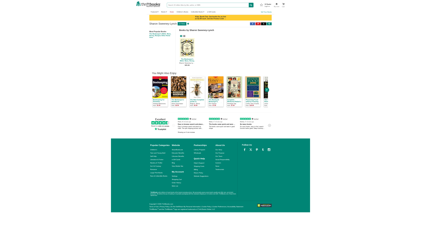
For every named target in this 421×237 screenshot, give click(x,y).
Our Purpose (219, 153)
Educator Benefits (178, 153)
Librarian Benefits (178, 156)
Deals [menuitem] (172, 12)
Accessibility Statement (235, 206)
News (217, 166)
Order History (176, 183)
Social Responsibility (222, 159)
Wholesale (197, 153)
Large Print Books (156, 173)
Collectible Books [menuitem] (197, 12)
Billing (196, 169)
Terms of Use (154, 206)
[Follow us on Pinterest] (257, 149)
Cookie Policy (206, 206)
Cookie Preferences (219, 206)
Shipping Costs (199, 166)
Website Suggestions (201, 176)
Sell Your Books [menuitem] (266, 12)
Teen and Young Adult (157, 153)
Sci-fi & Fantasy (155, 166)
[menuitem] (268, 4)
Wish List (175, 186)
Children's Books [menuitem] (182, 12)
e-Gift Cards (176, 159)
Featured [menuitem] (154, 12)
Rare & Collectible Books (158, 176)
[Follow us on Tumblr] (263, 149)
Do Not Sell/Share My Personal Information (186, 206)
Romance (153, 169)
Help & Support (199, 163)
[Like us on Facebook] (244, 149)
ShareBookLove (177, 150)
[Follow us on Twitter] (250, 149)
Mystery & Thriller (156, 163)
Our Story (218, 150)
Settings (174, 176)
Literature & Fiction (156, 159)
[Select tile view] (183, 36)
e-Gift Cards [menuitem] (211, 12)
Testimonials (219, 169)
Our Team (218, 156)
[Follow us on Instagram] (269, 149)
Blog (173, 163)
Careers (218, 163)
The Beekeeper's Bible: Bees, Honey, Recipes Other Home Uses (160, 35)
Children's (153, 150)
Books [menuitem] (163, 12)
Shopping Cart (177, 179)
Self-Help (153, 156)
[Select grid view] (180, 36)
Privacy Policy (164, 206)
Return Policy (198, 173)
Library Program (199, 150)
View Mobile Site (177, 166)
